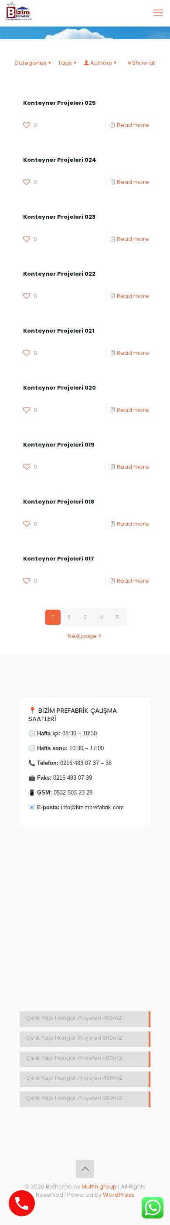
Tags (65, 63)
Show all (144, 63)
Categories (30, 63)
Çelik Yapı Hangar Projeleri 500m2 (74, 1058)
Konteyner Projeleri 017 (58, 558)
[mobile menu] (158, 13)
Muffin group (99, 1186)
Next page (82, 636)
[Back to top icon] (85, 1169)
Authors (101, 63)
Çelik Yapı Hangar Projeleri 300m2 (74, 1098)
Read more (133, 125)
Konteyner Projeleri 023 (59, 217)
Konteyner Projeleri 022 (59, 274)
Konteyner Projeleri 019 (59, 445)
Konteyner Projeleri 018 (58, 501)
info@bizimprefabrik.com (92, 807)
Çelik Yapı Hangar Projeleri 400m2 (74, 1078)
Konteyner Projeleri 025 (59, 103)
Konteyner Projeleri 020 (59, 388)
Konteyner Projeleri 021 (58, 331)
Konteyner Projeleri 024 (59, 160)
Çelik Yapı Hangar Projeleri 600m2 (74, 1038)
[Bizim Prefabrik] (19, 13)
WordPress (118, 1195)
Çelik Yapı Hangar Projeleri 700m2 (74, 1018)
